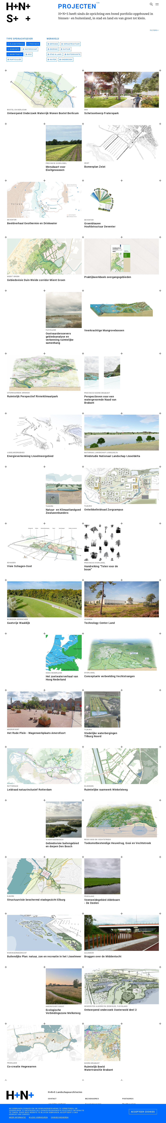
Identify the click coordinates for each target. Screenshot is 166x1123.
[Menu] (157, 4)
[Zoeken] (151, 4)
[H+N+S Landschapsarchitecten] (20, 1102)
